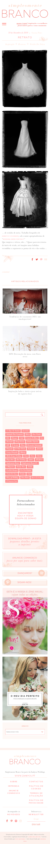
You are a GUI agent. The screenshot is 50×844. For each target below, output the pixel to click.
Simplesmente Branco (12, 463)
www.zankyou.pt (25, 776)
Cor (42, 438)
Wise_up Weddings (12, 478)
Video (29, 474)
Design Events (19, 442)
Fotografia (9, 449)
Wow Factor (25, 478)
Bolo (7, 438)
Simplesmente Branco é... (30, 463)
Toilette (30, 467)
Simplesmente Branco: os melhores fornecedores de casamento (25, 10)
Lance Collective (34, 836)
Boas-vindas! (36, 434)
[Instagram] (20, 821)
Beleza (28, 434)
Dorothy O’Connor (10, 236)
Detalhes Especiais (32, 442)
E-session (15, 445)
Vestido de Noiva (37, 44)
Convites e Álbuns (32, 438)
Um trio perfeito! (25, 470)
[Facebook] (7, 821)
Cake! (21, 438)
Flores (23, 445)
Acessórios (25, 431)
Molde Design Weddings (13, 456)
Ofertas (39, 456)
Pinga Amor (10, 460)
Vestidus (22, 474)
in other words (20, 449)
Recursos (22, 44)
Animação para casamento (14, 434)
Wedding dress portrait (13, 239)
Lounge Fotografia (12, 452)
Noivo (32, 456)
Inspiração (9, 44)
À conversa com (11, 481)
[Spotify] (16, 821)
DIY (7, 445)
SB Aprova (39, 460)
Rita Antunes (20, 839)
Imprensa (13, 786)
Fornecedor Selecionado (34, 445)
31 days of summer (13, 431)
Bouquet (14, 438)
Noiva (26, 456)
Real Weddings (21, 460)
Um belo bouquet (12, 470)
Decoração (9, 442)
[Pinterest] (11, 821)
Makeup (22, 452)
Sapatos (30, 460)
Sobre (14, 782)
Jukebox (39, 449)
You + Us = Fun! (37, 478)
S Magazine (10, 467)
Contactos (36, 782)
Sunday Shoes (21, 467)
